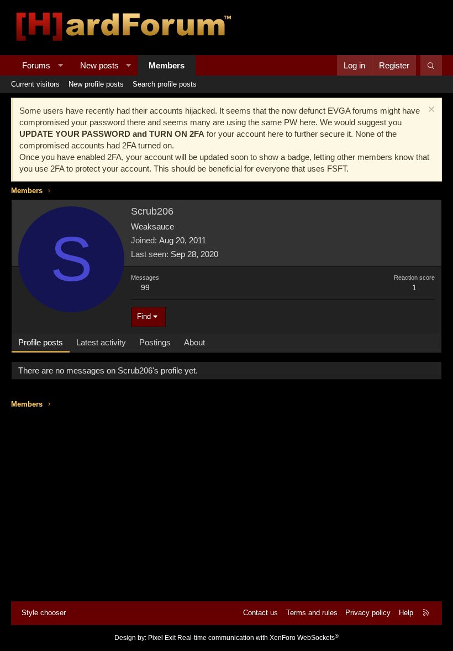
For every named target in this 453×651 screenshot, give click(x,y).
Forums (36, 65)
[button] (60, 65)
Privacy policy (368, 613)
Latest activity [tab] (101, 342)
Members (167, 65)
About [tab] (194, 342)
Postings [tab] (155, 342)
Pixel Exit (162, 638)
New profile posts (96, 84)
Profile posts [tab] (40, 342)
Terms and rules (312, 613)
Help (406, 613)
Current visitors (35, 84)
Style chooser (44, 613)
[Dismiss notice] (430, 110)
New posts (99, 65)
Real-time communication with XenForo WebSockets (258, 638)
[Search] (431, 65)
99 (145, 287)
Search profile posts (165, 84)
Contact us (260, 613)
